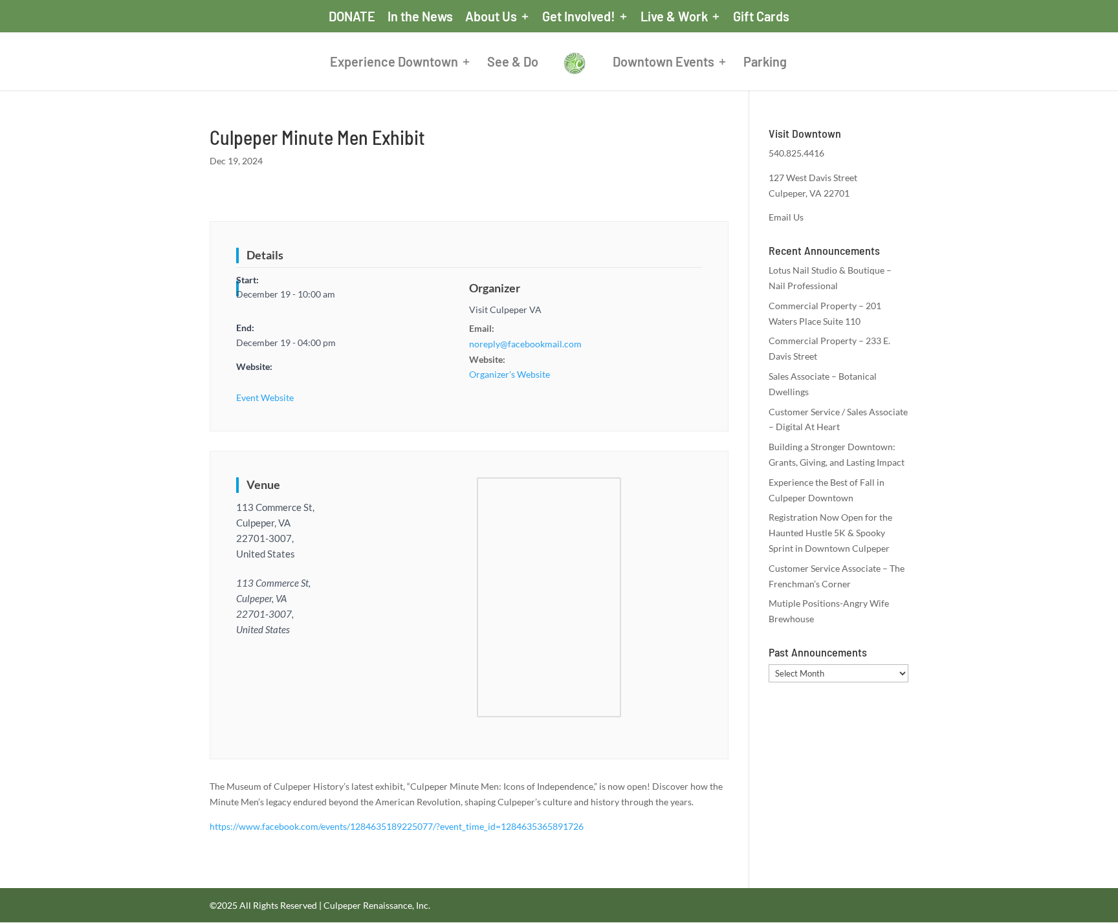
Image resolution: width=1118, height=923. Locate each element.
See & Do (512, 63)
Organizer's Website (509, 374)
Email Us (786, 217)
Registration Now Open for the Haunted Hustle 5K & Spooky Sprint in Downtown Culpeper (830, 533)
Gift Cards (761, 17)
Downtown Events (663, 63)
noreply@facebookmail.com (525, 343)
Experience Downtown (394, 63)
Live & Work (674, 17)
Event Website (265, 397)
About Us (491, 17)
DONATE (352, 17)
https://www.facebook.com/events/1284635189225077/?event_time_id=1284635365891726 (397, 826)
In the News (420, 17)
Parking (765, 63)
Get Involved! (578, 17)
